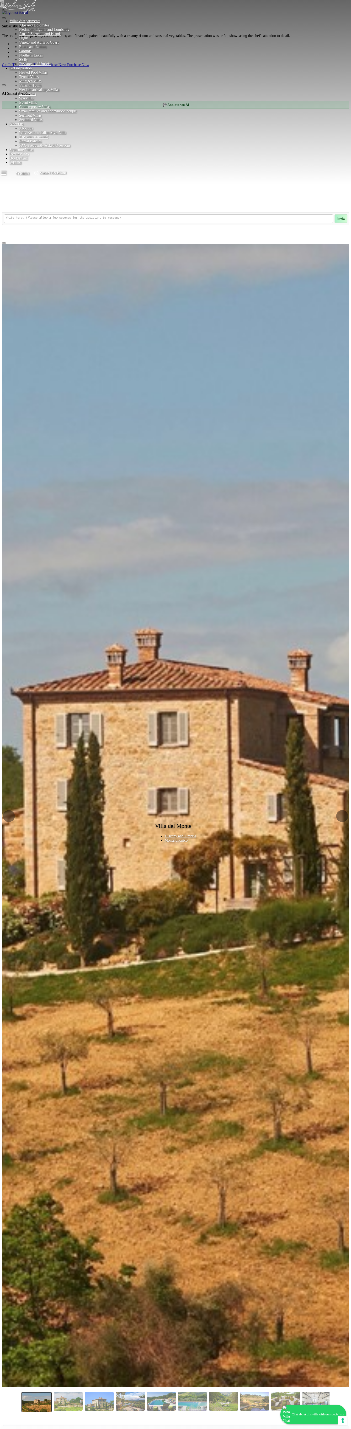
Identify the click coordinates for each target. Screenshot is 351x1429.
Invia (341, 218)
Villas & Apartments (25, 21)
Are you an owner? (33, 137)
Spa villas (26, 98)
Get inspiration (21, 68)
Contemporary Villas (34, 107)
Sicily (23, 59)
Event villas (28, 102)
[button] (9, 816)
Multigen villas (30, 81)
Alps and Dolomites (34, 25)
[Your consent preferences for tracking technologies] (342, 1420)
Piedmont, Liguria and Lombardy (44, 29)
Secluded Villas (31, 120)
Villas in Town (30, 85)
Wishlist (15, 163)
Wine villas (27, 94)
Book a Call (19, 158)
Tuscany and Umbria (35, 64)
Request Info (19, 154)
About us (16, 124)
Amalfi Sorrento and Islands (40, 34)
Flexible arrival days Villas (39, 90)
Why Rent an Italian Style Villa (42, 132)
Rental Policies (30, 141)
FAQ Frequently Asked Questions (44, 145)
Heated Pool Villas (33, 72)
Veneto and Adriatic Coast (38, 42)
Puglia (24, 38)
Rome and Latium (32, 47)
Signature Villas (21, 150)
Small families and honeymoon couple (48, 111)
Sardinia (25, 51)
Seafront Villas (30, 115)
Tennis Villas (29, 77)
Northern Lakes (31, 55)
